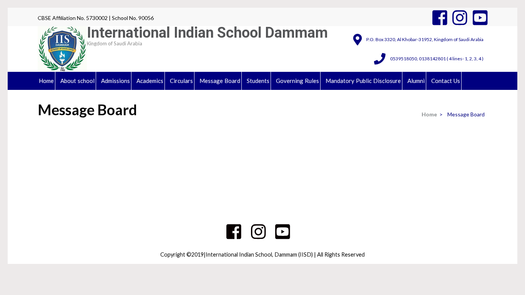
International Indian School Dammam (207, 32)
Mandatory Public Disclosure (363, 80)
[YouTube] (480, 18)
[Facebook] (439, 18)
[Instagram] (459, 18)
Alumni (416, 80)
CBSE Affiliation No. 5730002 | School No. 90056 (96, 18)
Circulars (181, 80)
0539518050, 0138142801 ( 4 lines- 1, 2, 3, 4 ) (436, 58)
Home (46, 80)
